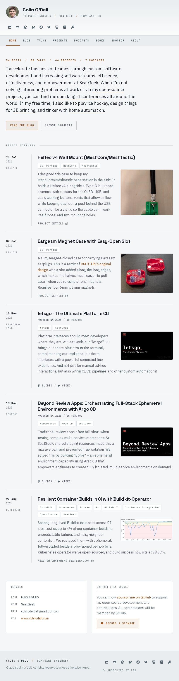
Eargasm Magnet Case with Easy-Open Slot (84, 241)
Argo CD (67, 423)
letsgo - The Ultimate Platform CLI (73, 313)
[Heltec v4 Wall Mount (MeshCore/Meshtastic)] (146, 192)
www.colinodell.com (35, 618)
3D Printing (49, 165)
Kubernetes (48, 423)
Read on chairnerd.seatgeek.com (64, 560)
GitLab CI (111, 507)
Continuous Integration (142, 507)
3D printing (24, 110)
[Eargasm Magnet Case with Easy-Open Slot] (146, 273)
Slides (46, 385)
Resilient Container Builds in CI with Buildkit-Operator (94, 499)
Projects (60, 40)
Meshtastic (90, 165)
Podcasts (81, 40)
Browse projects (58, 125)
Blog (27, 40)
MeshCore (69, 165)
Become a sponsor (120, 623)
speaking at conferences (81, 96)
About (135, 40)
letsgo (45, 327)
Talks (41, 40)
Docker (85, 507)
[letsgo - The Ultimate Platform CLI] (146, 345)
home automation (86, 110)
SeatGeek (61, 327)
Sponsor (118, 40)
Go (97, 507)
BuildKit (46, 507)
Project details (51, 223)
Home (13, 40)
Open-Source (49, 514)
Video (65, 385)
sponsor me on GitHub (134, 597)
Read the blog (22, 125)
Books (100, 40)
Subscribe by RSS (120, 670)
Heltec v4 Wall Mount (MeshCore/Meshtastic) (86, 157)
